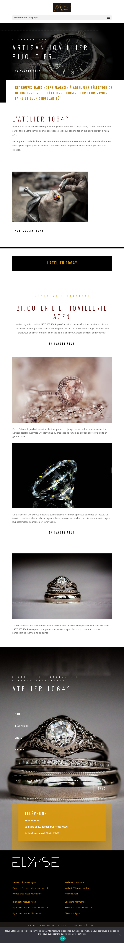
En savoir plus (62, 343)
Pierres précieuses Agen (24, 882)
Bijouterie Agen (72, 913)
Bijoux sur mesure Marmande (27, 913)
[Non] (120, 935)
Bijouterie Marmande (75, 901)
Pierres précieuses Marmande (27, 893)
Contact (63, 925)
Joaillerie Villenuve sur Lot (77, 888)
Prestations (47, 925)
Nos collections (29, 230)
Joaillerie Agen (71, 893)
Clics (19, 545)
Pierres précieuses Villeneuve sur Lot (30, 888)
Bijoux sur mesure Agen (24, 901)
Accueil (32, 925)
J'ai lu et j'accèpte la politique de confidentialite (51, 780)
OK (62, 938)
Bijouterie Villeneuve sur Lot (78, 907)
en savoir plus (28, 71)
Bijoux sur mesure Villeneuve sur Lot (30, 907)
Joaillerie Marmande (74, 882)
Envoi (102, 788)
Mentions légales (82, 925)
